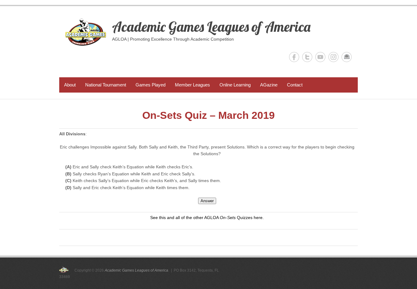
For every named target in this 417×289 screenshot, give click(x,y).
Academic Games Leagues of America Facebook (294, 57)
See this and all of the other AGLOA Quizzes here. (207, 217)
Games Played (150, 84)
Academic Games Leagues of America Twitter (307, 57)
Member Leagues (192, 84)
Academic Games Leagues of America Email (347, 57)
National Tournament (105, 84)
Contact (295, 84)
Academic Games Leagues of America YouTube (320, 57)
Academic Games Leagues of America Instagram (333, 57)
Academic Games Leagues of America (211, 26)
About (70, 84)
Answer (207, 201)
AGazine (268, 84)
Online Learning (235, 84)
